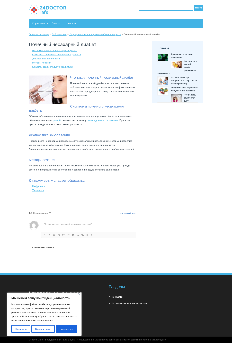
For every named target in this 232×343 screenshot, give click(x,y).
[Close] (79, 294)
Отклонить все (43, 329)
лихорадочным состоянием (102, 120)
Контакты (117, 296)
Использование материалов (129, 303)
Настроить (20, 329)
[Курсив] (49, 235)
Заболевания (59, 34)
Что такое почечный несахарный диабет (54, 50)
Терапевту (38, 190)
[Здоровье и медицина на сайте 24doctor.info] (47, 10)
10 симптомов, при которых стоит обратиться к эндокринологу (184, 80)
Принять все (66, 329)
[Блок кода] (77, 235)
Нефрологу (38, 186)
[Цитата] (73, 235)
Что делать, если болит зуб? (190, 98)
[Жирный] (44, 235)
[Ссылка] (82, 235)
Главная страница (39, 34)
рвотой (57, 120)
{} (87, 235)
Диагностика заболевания (46, 58)
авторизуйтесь (127, 213)
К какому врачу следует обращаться (52, 66)
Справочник (38, 23)
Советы (56, 23)
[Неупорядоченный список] (68, 235)
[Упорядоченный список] (63, 235)
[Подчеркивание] (54, 235)
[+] (92, 235)
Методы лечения (41, 62)
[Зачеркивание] (58, 235)
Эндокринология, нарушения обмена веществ (95, 34)
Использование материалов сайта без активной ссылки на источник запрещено (121, 339)
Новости (71, 23)
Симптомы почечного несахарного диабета (56, 54)
